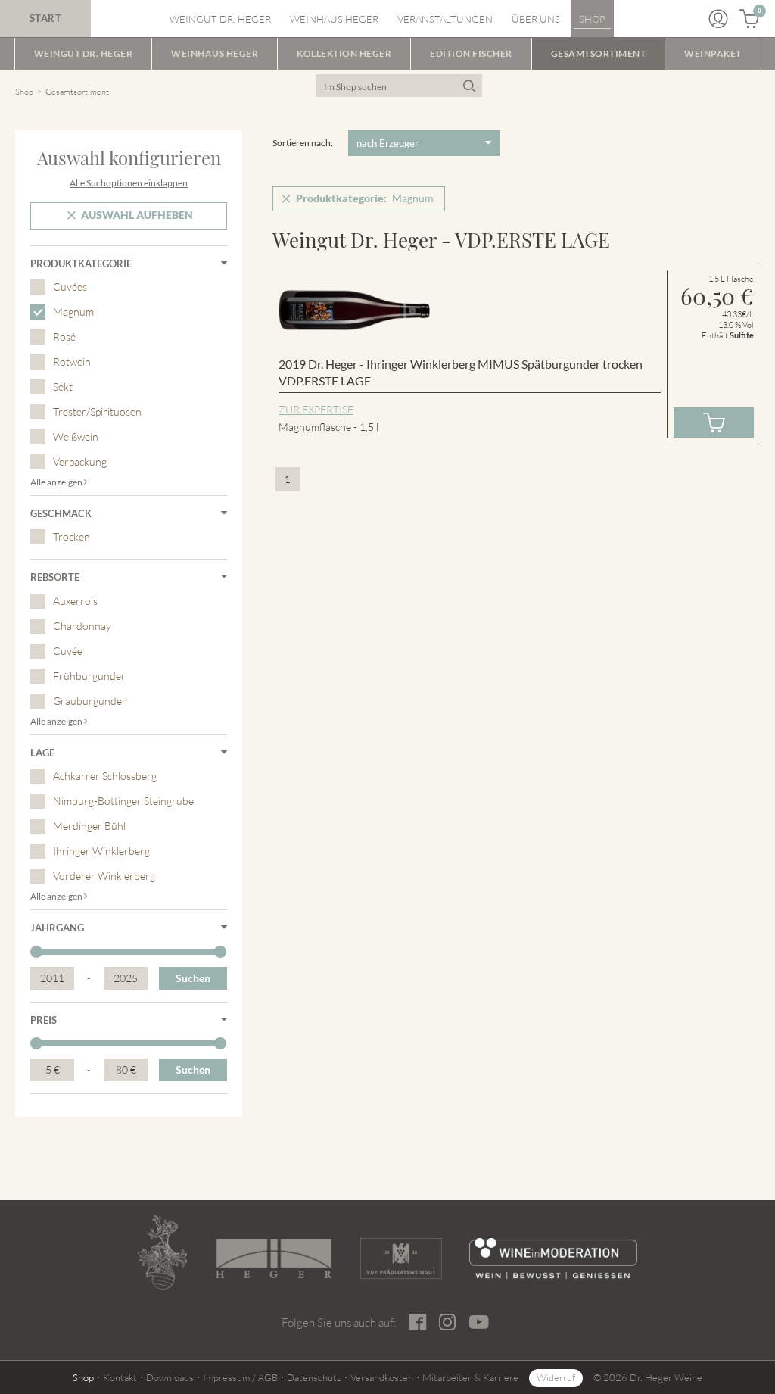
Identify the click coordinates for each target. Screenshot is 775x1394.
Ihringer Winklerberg (101, 850)
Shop (24, 91)
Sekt (63, 386)
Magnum (73, 311)
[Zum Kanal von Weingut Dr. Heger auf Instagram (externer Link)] (479, 1322)
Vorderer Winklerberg (104, 875)
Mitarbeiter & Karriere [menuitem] (470, 1377)
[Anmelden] (718, 19)
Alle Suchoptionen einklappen (129, 183)
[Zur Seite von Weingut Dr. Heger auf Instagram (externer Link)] (448, 1322)
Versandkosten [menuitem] (381, 1377)
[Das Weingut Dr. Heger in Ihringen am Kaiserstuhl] (162, 1252)
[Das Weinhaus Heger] (273, 1258)
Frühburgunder (89, 675)
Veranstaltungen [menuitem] (445, 19)
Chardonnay (82, 625)
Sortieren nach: (302, 142)
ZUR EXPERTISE (316, 409)
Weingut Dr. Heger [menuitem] (220, 19)
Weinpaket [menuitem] (713, 53)
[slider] (36, 952)
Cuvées (70, 286)
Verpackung (80, 461)
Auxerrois (75, 600)
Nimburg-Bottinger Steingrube (123, 800)
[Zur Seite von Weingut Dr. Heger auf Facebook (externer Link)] (418, 1322)
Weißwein (75, 436)
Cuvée (67, 650)
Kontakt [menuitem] (120, 1377)
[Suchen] (469, 85)
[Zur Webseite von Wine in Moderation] (553, 1258)
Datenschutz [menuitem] (314, 1377)
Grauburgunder (89, 700)
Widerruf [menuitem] (556, 1377)
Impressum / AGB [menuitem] (240, 1377)
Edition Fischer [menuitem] (471, 53)
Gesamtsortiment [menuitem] (598, 53)
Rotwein (72, 361)
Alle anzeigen (57, 482)
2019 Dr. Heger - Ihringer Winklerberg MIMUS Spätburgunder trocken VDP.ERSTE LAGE (461, 372)
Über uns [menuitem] (536, 19)
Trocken (71, 536)
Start (46, 18)
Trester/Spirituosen (97, 411)
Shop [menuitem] (592, 19)
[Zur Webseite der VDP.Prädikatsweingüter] (401, 1258)
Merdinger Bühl (89, 825)
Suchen (193, 977)
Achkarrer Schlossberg (105, 775)
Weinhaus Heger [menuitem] (334, 19)
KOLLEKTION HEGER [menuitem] (344, 53)
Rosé (64, 336)
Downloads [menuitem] (170, 1377)
